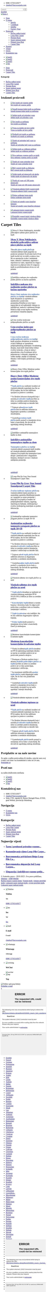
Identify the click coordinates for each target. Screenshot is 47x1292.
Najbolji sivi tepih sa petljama (22, 136)
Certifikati (14, 25)
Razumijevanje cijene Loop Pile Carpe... (25, 851)
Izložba (13, 27)
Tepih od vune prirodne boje (21, 164)
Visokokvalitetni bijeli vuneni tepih (24, 191)
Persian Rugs (16, 38)
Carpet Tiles (15, 44)
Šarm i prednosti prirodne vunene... (23, 846)
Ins (7, 922)
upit (12, 273)
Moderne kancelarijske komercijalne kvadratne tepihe (26, 642)
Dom (8, 18)
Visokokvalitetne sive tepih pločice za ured (24, 586)
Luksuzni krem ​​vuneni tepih (21, 212)
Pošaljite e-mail (7, 986)
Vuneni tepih (27, 881)
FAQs (8, 51)
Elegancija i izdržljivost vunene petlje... (25, 871)
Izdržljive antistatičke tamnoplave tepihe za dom (24, 441)
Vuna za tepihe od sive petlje (21, 130)
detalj (15, 273)
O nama (9, 20)
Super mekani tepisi (18, 40)
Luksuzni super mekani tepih (17, 883)
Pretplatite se (6, 762)
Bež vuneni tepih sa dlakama (21, 170)
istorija (13, 22)
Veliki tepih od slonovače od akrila (24, 176)
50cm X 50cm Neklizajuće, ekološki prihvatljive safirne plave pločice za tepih (24, 242)
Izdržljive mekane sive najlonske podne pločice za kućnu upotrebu (24, 287)
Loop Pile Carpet (17, 36)
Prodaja (9, 46)
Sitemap (4, 879)
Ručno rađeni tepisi (18, 33)
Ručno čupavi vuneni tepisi (11, 881)
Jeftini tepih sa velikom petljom (22, 151)
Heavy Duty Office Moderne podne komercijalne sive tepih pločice (25, 379)
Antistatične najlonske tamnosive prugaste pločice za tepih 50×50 (25, 526)
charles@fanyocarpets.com (16, 5)
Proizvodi (9, 31)
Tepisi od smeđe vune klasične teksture (25, 206)
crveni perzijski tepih (36, 883)
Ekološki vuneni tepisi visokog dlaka (25, 219)
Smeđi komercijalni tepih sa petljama (24, 111)
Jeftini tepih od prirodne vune (22, 118)
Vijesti (8, 49)
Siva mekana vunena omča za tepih (24, 157)
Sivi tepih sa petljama (19, 124)
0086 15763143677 (13, 903)
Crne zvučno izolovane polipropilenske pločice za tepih (23, 329)
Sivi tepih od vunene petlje (21, 105)
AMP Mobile (14, 879)
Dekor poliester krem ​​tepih (21, 197)
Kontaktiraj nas (11, 53)
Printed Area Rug (17, 42)
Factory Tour (15, 29)
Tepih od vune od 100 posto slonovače (25, 185)
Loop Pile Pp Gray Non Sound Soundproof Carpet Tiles (26, 484)
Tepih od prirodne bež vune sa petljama (25, 145)
